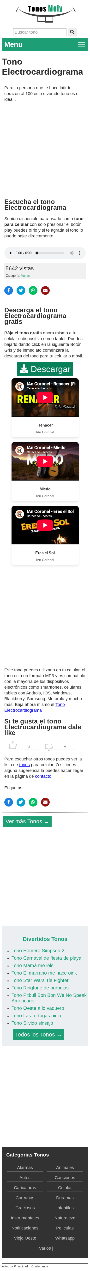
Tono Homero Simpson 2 (38, 950)
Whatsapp (65, 1238)
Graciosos (25, 1207)
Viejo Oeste (25, 1238)
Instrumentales (25, 1218)
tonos (24, 764)
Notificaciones (25, 1228)
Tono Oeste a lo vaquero (38, 1008)
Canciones (65, 1177)
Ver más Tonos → (27, 821)
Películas (65, 1228)
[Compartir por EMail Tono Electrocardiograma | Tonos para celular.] (45, 290)
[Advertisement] (45, 148)
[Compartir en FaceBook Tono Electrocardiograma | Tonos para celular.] (8, 290)
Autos (24, 1177)
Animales (65, 1167)
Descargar (49, 369)
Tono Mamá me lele (33, 965)
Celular (65, 1187)
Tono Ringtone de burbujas (40, 987)
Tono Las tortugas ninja (36, 1015)
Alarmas (25, 1167)
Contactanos (39, 1266)
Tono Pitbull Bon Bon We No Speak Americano (49, 998)
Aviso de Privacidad (15, 1266)
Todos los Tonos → (38, 1034)
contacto (43, 776)
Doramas (65, 1197)
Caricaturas (25, 1187)
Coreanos (25, 1197)
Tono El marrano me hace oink (44, 973)
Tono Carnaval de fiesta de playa (46, 958)
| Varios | (44, 1248)
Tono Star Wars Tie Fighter (40, 980)
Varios (25, 275)
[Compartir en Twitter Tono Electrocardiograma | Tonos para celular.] (21, 290)
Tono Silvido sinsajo (32, 1023)
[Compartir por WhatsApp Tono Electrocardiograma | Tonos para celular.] (33, 290)
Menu (13, 44)
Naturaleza (64, 1218)
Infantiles (65, 1207)
